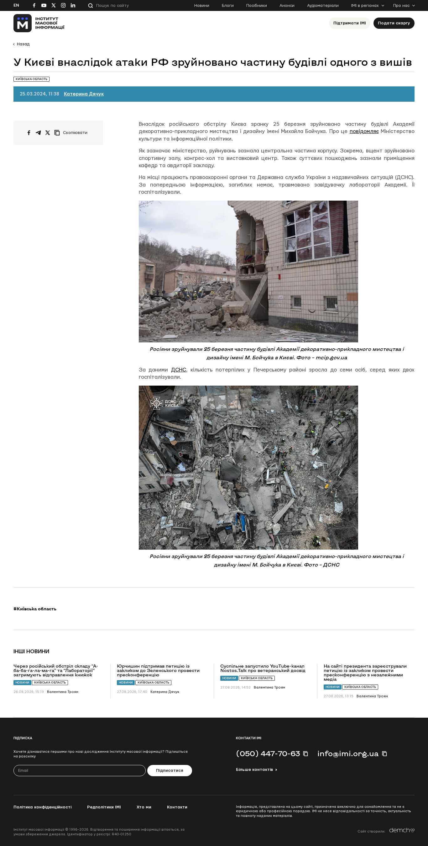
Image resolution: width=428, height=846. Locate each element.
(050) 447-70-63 (268, 753)
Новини (201, 5)
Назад (23, 44)
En (16, 5)
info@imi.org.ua (348, 753)
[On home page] (39, 23)
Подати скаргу (394, 23)
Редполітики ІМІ (104, 807)
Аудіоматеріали (323, 5)
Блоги (228, 5)
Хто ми (144, 807)
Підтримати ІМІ (349, 23)
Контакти (177, 807)
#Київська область (34, 609)
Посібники (256, 5)
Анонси (287, 5)
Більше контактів (254, 769)
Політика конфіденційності (42, 807)
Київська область (50, 682)
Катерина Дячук (84, 94)
